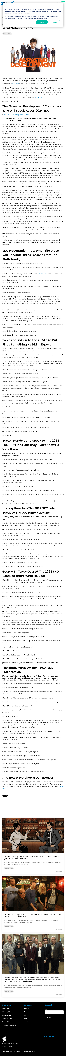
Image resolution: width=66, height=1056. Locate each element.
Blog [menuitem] (25, 1015)
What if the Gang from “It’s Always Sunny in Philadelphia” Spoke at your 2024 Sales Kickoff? (32, 915)
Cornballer (42, 274)
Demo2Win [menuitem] (5, 1008)
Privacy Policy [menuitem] (6, 1043)
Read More (59, 871)
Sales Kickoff (7, 33)
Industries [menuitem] (26, 1008)
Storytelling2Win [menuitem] (7, 1018)
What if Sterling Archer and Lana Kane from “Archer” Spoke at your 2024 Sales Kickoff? (32, 857)
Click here (15, 83)
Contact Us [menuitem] (27, 1022)
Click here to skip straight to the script (16, 115)
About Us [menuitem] (26, 1012)
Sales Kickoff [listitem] (9, 868)
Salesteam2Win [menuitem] (6, 1015)
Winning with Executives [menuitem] (9, 1025)
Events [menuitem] (25, 1018)
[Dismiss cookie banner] (60, 6)
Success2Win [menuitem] (6, 1022)
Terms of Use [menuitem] (14, 1043)
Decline (55, 22)
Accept (42, 22)
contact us (38, 97)
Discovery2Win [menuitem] (6, 1012)
